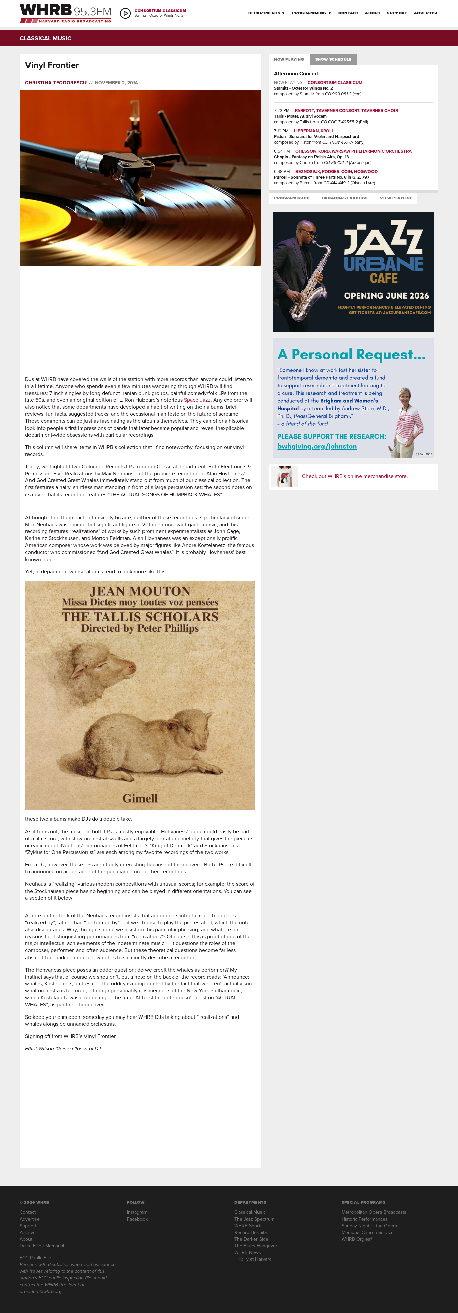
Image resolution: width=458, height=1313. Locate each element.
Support (397, 13)
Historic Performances (365, 1219)
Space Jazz (197, 400)
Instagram (137, 1212)
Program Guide (292, 198)
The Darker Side (251, 1239)
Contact (348, 13)
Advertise (426, 13)
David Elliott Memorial (42, 1245)
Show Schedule (333, 59)
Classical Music (250, 1212)
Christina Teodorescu (56, 83)
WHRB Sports (248, 1225)
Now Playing (289, 59)
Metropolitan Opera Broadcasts (374, 1212)
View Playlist (396, 198)
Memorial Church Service (368, 1232)
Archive (28, 1232)
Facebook (137, 1219)
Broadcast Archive (345, 198)
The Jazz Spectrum (254, 1219)
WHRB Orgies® (357, 1239)
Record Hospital (251, 1232)
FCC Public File (35, 1257)
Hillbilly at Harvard (253, 1259)
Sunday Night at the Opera (369, 1225)
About (372, 13)
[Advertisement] (140, 321)
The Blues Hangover (255, 1245)
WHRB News (247, 1252)
